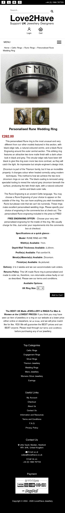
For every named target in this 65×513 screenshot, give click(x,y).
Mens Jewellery (32, 371)
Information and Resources (32, 414)
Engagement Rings (32, 354)
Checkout (32, 401)
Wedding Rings (31, 367)
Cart (40, 33)
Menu (7, 41)
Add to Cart (57, 295)
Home (6, 47)
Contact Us (32, 410)
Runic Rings (29, 47)
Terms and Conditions (31, 419)
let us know (34, 321)
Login (29, 33)
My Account (32, 397)
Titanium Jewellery (32, 363)
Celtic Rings (16, 47)
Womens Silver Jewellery (32, 376)
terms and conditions (52, 327)
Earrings (32, 380)
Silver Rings (32, 358)
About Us (32, 406)
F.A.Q (31, 423)
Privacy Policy (32, 427)
